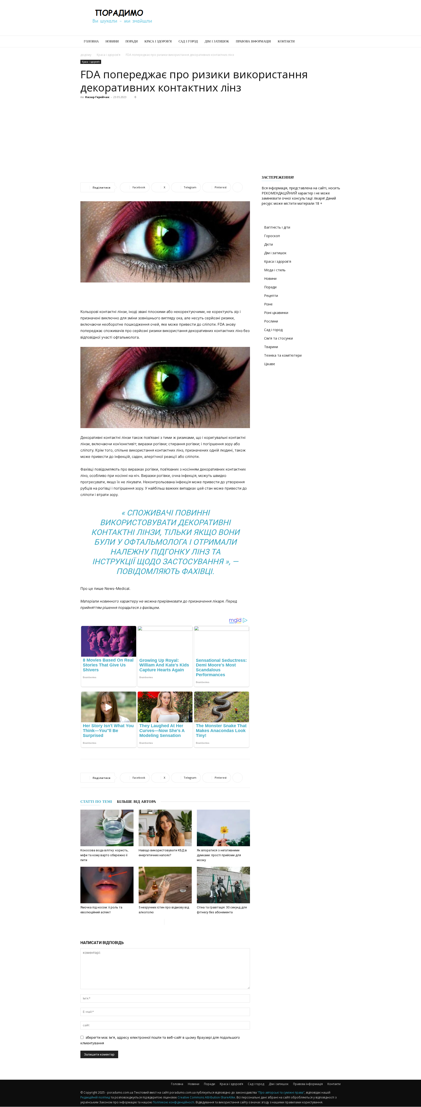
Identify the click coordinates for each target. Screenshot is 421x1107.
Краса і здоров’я (158, 41)
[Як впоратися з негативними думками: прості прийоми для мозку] (223, 828)
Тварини (271, 346)
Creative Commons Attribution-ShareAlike (206, 1097)
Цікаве (269, 364)
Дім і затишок (217, 41)
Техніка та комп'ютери (283, 355)
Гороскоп (272, 235)
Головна (91, 41)
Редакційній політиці (95, 1097)
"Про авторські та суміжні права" (281, 1092)
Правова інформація (253, 41)
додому (85, 55)
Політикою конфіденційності (173, 1102)
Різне (268, 304)
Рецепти (271, 295)
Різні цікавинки (276, 312)
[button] (335, 42)
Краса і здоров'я (108, 55)
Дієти (268, 244)
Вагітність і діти (277, 227)
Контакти (286, 41)
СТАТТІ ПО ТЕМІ (96, 801)
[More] (237, 187)
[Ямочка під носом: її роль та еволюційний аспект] (107, 885)
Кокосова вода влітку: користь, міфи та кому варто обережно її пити (104, 855)
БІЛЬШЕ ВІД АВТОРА (136, 801)
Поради (131, 41)
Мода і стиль (275, 270)
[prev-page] (160, 922)
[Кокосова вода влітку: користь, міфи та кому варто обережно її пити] (107, 828)
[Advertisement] (252, 18)
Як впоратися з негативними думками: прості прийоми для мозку (219, 855)
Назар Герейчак (97, 97)
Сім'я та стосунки (278, 338)
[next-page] (168, 922)
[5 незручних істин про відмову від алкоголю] (165, 885)
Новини (112, 41)
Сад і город (188, 41)
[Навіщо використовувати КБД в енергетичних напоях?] (165, 828)
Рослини (271, 321)
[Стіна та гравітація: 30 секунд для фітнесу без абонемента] (223, 885)
